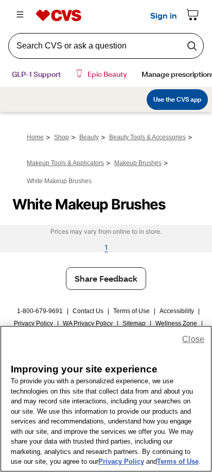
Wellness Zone (176, 323)
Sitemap (134, 323)
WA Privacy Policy (88, 323)
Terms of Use (131, 311)
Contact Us (88, 311)
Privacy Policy (33, 323)
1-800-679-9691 (40, 311)
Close (193, 339)
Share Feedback (106, 278)
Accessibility (177, 311)
